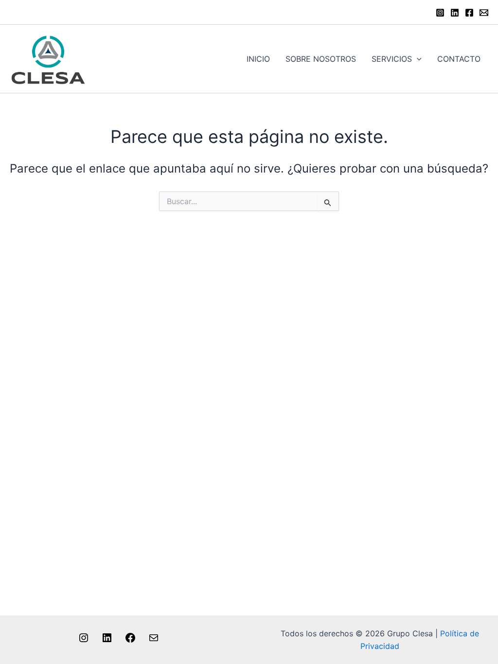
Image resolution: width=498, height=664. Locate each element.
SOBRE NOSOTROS (320, 59)
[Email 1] (484, 12)
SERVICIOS (392, 59)
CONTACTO (458, 59)
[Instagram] (440, 12)
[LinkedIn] (107, 641)
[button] (417, 58)
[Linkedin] (454, 12)
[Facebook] (469, 12)
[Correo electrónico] (154, 641)
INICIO (258, 59)
